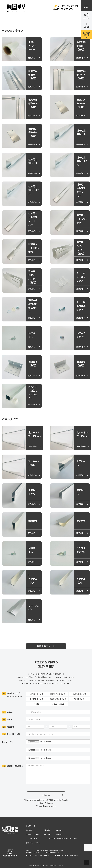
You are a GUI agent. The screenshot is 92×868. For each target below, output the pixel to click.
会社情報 (47, 834)
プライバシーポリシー (34, 843)
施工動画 (29, 830)
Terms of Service (43, 806)
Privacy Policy (44, 803)
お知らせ (59, 830)
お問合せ (59, 834)
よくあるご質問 (31, 838)
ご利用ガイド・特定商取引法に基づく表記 (62, 838)
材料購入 (47, 830)
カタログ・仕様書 (32, 834)
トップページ (30, 826)
